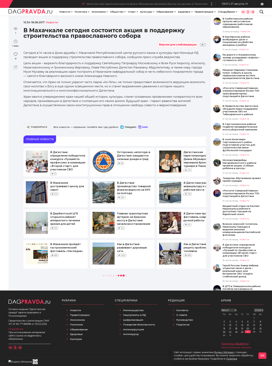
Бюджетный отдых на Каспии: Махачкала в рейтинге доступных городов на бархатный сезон (241, 210)
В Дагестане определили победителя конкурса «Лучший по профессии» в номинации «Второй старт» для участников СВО (240, 250)
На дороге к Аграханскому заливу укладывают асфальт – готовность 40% (241, 57)
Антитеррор (131, 334)
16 (224, 328)
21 (254, 328)
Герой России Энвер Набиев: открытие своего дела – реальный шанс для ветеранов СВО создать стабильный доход (241, 271)
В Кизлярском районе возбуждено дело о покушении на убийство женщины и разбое (238, 41)
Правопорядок (204, 11)
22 (260, 328)
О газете (181, 314)
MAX (145, 127)
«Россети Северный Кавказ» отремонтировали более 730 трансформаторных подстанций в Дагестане (241, 92)
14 (254, 325)
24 (230, 331)
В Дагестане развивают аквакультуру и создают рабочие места (200, 186)
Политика (81, 11)
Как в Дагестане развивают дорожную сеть (132, 248)
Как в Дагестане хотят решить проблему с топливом (199, 248)
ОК (262, 355)
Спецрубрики (226, 11)
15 (260, 325)
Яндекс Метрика (224, 352)
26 (242, 331)
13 (248, 325)
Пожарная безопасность (139, 324)
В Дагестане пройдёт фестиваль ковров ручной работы (199, 217)
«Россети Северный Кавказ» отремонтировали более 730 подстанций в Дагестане (241, 193)
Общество (116, 11)
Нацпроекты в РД (134, 314)
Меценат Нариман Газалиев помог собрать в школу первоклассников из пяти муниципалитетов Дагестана (241, 74)
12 (242, 325)
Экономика (98, 11)
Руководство (184, 319)
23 (224, 331)
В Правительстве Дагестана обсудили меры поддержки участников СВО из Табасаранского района (240, 110)
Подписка (182, 324)
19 (242, 328)
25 (236, 331)
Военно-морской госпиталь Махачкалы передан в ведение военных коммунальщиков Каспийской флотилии (241, 229)
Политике (231, 358)
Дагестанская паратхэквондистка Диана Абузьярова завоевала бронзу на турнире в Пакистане (147, 3)
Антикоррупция (133, 329)
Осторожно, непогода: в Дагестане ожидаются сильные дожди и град (133, 156)
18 (236, 328)
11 (236, 325)
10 (230, 325)
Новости (65, 11)
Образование (164, 11)
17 (230, 328)
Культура (146, 11)
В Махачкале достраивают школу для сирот (67, 186)
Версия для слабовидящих (178, 44)
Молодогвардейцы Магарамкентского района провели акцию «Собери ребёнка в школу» (239, 164)
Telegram (130, 127)
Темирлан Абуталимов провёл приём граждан (242, 179)
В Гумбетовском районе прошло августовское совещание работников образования (238, 22)
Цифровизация (133, 319)
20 (247, 328)
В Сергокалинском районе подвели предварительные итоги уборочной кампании (240, 127)
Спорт (132, 11)
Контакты (182, 310)
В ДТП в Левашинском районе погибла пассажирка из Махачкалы (242, 289)
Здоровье (184, 11)
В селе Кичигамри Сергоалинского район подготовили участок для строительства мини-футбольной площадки (239, 145)
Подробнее (15, 328)
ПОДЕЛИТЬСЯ (39, 127)
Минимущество (133, 310)
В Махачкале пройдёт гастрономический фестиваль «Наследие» (66, 248)
